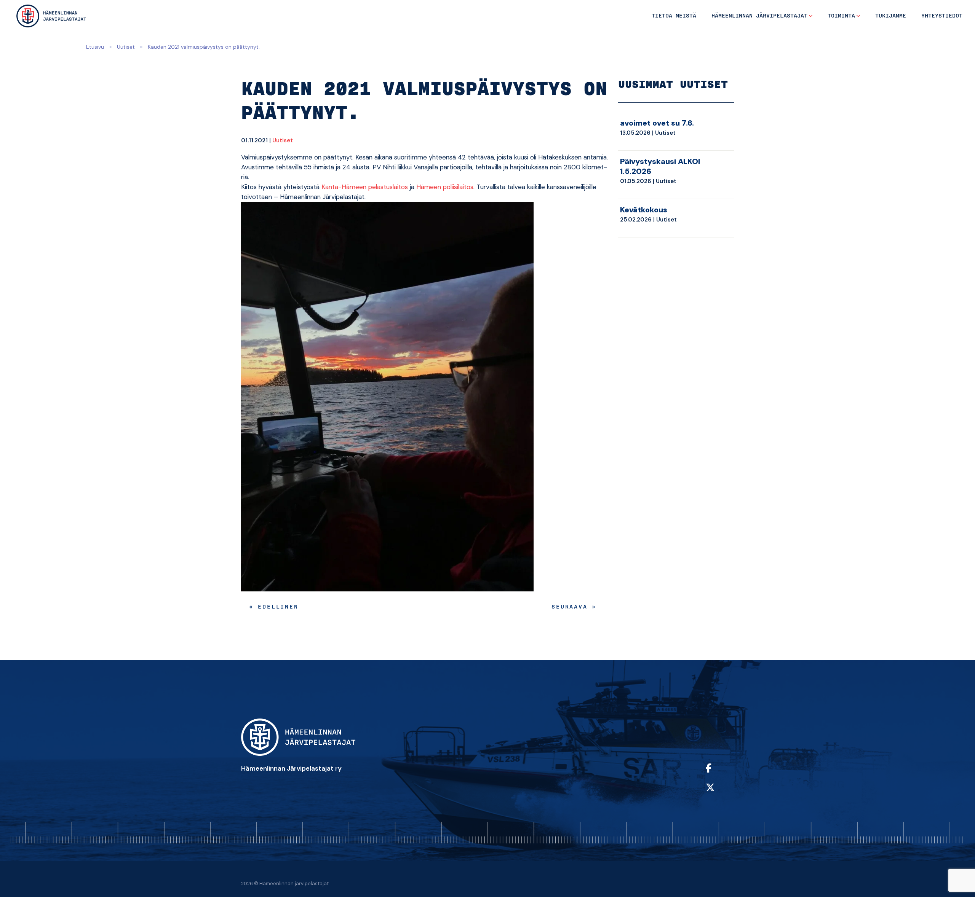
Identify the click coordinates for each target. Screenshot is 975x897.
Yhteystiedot (941, 16)
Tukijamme (890, 16)
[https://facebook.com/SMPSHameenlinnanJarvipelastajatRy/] (718, 773)
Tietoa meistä (674, 16)
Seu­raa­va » (573, 607)
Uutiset (126, 46)
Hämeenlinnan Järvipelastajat (759, 16)
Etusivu (95, 46)
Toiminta (841, 16)
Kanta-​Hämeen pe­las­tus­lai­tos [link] (364, 187)
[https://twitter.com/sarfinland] (718, 792)
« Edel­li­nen (274, 607)
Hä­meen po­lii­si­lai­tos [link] (444, 187)
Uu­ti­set (282, 140)
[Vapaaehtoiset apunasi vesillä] (51, 15)
